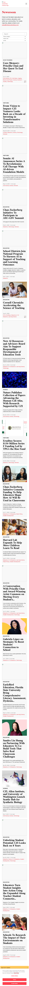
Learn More (16, 973)
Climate (5, 132)
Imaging (20, 78)
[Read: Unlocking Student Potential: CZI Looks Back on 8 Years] (14, 840)
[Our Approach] (6, 3)
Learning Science (12, 316)
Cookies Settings (14, 975)
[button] (14, 37)
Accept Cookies (14, 983)
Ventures (5, 134)
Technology (10, 81)
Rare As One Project (7, 80)
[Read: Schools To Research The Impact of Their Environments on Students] (14, 937)
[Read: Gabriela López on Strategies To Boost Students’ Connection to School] (14, 640)
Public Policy (19, 514)
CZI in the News (13, 78)
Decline (14, 979)
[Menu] (26, 4)
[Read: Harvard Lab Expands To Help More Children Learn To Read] (14, 541)
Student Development (8, 515)
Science (15, 80)
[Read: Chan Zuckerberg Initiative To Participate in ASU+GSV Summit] (14, 208)
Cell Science (6, 78)
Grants (10, 859)
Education (9, 132)
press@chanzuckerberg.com (10, 25)
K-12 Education (12, 366)
